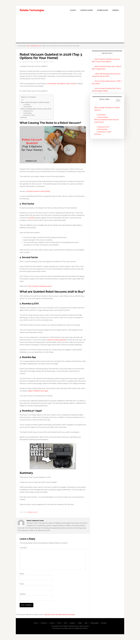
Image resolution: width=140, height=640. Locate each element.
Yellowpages (94, 623)
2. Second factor (27, 106)
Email (22, 584)
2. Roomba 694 (27, 113)
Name (22, 574)
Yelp (86, 623)
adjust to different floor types (38, 391)
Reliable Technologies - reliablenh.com (32, 10)
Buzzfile (103, 623)
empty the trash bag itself (56, 340)
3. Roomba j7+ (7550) (29, 115)
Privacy (52, 623)
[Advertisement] (70, 28)
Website (22, 594)
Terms (59, 623)
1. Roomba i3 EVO (28, 111)
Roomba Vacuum (32, 512)
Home (36, 623)
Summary (24, 117)
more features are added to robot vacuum (61, 83)
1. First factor (26, 104)
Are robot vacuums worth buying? (38, 191)
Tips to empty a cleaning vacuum (40, 286)
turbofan (32, 218)
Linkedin (72, 623)
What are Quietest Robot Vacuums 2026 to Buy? (36, 109)
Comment (24, 548)
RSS (65, 623)
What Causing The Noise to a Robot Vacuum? (35, 102)
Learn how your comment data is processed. (59, 614)
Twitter (80, 623)
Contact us (44, 623)
